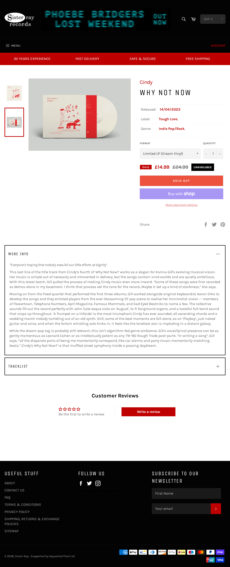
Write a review (148, 412)
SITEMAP (11, 531)
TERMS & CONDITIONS (22, 504)
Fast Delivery (87, 59)
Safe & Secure (143, 59)
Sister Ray (22, 556)
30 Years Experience (32, 59)
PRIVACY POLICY (17, 512)
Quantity (209, 143)
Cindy (146, 82)
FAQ (7, 497)
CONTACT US (14, 490)
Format (145, 143)
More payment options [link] (181, 205)
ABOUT (9, 483)
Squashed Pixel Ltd (62, 556)
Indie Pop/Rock (171, 128)
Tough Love (168, 119)
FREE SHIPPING (198, 59)
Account (218, 46)
